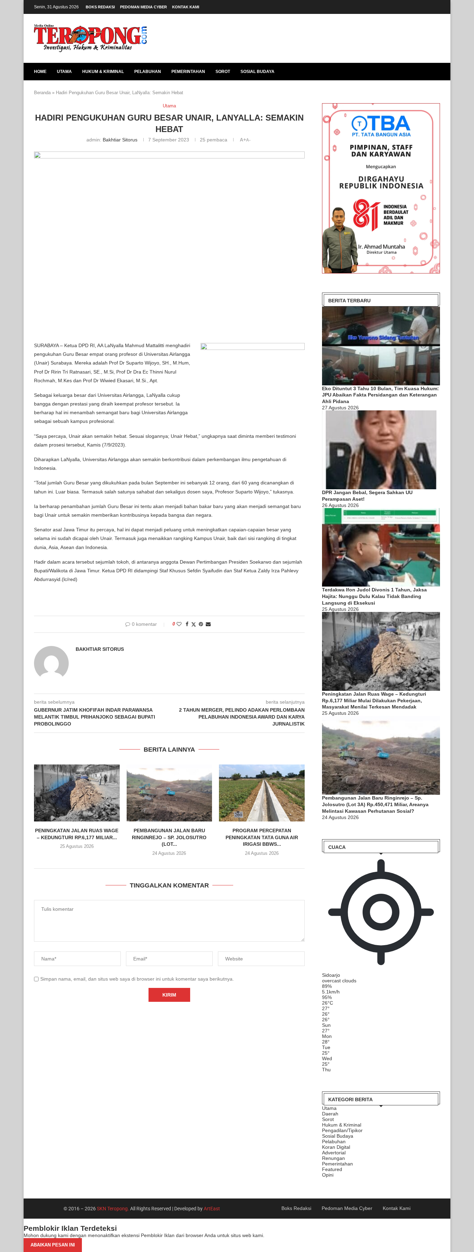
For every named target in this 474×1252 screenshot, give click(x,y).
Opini (327, 1175)
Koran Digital (336, 1147)
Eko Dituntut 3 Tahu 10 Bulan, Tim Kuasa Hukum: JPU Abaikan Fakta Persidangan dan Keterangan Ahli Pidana (380, 395)
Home (40, 71)
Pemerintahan (188, 71)
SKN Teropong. (113, 1208)
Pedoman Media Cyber (143, 7)
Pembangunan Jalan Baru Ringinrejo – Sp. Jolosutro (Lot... (169, 837)
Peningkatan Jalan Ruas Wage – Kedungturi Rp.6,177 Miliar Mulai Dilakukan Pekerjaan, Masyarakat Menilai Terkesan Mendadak (374, 700)
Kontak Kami (185, 7)
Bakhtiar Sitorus (120, 139)
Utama (64, 71)
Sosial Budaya (257, 71)
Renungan (333, 1158)
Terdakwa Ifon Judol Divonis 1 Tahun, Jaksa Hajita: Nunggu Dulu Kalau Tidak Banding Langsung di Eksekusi (374, 596)
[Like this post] (179, 624)
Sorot (222, 71)
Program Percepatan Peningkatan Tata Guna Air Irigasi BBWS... (262, 837)
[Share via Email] (208, 624)
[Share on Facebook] (187, 624)
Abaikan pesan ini (53, 1244)
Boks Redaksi (100, 7)
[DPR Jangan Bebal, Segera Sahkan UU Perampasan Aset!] (381, 449)
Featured (332, 1169)
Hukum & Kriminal (103, 71)
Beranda (42, 92)
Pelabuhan (147, 71)
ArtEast (212, 1208)
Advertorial (334, 1152)
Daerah (330, 1113)
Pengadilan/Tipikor (342, 1130)
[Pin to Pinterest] (201, 624)
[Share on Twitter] (193, 624)
